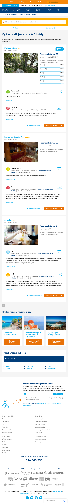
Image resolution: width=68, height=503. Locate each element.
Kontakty (4, 453)
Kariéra (4, 442)
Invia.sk (54, 491)
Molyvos (29, 369)
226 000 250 (34, 460)
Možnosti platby (40, 427)
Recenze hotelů (13, 14)
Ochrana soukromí (40, 436)
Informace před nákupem (42, 419)
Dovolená (5, 419)
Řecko (22, 14)
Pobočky (4, 445)
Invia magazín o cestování (43, 430)
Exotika (4, 424)
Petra (49, 366)
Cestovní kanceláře (8, 416)
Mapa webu (38, 432)
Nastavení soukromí (41, 439)
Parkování (5, 427)
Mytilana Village (11, 48)
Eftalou (8, 369)
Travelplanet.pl (24, 493)
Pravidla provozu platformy (43, 442)
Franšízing (5, 447)
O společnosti (6, 450)
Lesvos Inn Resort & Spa (14, 137)
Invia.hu (59, 491)
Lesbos (28, 14)
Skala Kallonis (52, 369)
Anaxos (8, 366)
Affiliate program (7, 439)
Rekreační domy (7, 432)
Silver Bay (8, 220)
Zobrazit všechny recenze (34, 125)
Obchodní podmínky (41, 421)
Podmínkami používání (43, 403)
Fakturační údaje (40, 424)
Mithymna (30, 366)
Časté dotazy (39, 416)
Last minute (5, 421)
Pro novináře (6, 436)
